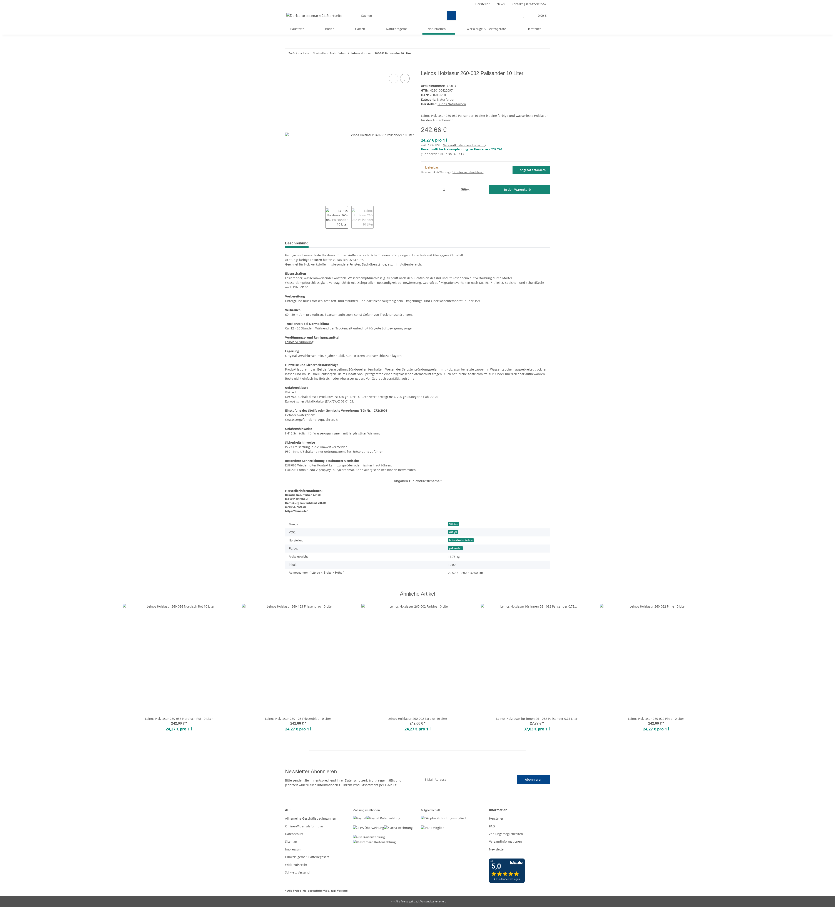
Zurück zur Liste (299, 53)
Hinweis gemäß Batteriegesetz (307, 857)
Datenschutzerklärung (361, 780)
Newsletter (497, 849)
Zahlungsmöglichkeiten (506, 834)
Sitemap (291, 841)
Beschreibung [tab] (297, 243)
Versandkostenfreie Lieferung (464, 145)
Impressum (293, 849)
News (501, 4)
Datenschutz (294, 834)
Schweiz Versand (297, 872)
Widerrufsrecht (296, 865)
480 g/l (453, 532)
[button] (515, 15)
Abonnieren (533, 779)
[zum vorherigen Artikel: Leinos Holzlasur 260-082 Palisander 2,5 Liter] (536, 53)
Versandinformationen (505, 841)
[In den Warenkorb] (288, 67)
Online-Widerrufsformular (304, 826)
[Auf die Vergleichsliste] (393, 78)
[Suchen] (451, 15)
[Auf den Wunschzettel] (405, 78)
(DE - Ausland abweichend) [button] (468, 172)
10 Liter (453, 524)
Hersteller (482, 4)
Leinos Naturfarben (461, 540)
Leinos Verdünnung (299, 342)
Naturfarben (446, 99)
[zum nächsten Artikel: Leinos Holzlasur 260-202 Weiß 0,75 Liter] (545, 53)
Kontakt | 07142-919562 (529, 4)
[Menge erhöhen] (477, 189)
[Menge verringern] (426, 189)
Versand (342, 890)
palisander (455, 548)
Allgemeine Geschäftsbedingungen (310, 818)
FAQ (492, 826)
